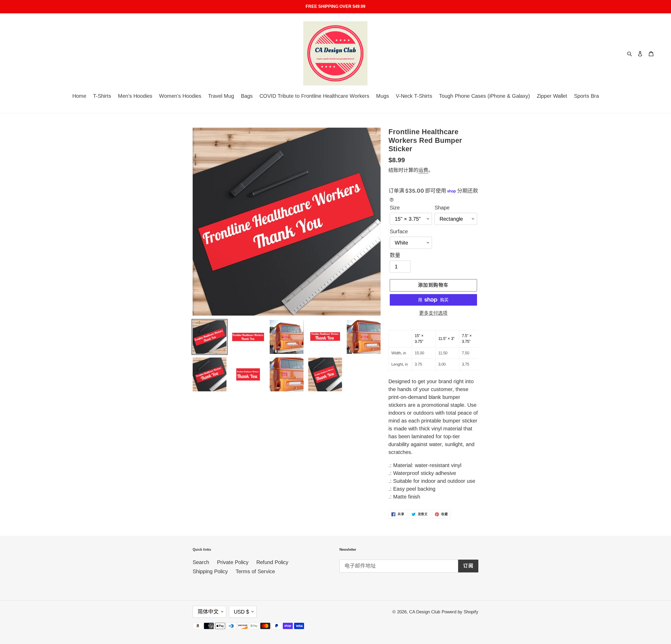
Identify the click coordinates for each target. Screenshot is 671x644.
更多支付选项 (433, 313)
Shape (442, 207)
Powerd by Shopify (460, 611)
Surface (399, 231)
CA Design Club (424, 611)
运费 (423, 170)
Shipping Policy (210, 571)
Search (201, 562)
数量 (395, 255)
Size (395, 207)
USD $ (241, 612)
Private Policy (232, 562)
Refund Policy (272, 562)
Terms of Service (255, 571)
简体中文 (208, 612)
